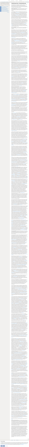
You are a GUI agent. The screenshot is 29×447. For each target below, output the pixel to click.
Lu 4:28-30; (16, 359)
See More (8, 12)
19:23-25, (23, 98)
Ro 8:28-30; (24, 415)
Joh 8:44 (12, 76)
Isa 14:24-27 (19, 172)
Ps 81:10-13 (19, 211)
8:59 (21, 359)
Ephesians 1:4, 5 (23, 67)
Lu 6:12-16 (22, 329)
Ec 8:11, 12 (20, 317)
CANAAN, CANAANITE (24, 264)
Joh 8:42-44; (23, 355)
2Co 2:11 (23, 357)
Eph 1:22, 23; (15, 392)
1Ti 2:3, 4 (26, 142)
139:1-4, (23, 289)
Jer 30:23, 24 (14, 99)
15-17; (14, 130)
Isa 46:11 (14, 174)
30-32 (12, 254)
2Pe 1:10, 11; (22, 402)
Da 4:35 (15, 104)
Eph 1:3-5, (18, 388)
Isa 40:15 (23, 192)
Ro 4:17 (23, 49)
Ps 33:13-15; (21, 289)
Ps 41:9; (26, 322)
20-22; (22, 399)
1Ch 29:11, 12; (14, 94)
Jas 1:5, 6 (25, 139)
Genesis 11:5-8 (14, 112)
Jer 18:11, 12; (23, 292)
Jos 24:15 (18, 40)
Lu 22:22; (25, 23)
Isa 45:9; (13, 104)
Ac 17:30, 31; (24, 142)
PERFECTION (24, 90)
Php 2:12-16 (25, 402)
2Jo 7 (23, 229)
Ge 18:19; (14, 119)
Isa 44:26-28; (14, 276)
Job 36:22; (17, 94)
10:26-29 (26, 399)
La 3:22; (13, 101)
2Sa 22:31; (13, 92)
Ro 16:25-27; (20, 376)
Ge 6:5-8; (21, 98)
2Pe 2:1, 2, (20, 399)
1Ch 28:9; (19, 289)
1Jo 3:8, (23, 350)
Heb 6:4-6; (24, 399)
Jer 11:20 (23, 217)
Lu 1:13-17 (15, 239)
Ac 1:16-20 (16, 323)
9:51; (18, 359)
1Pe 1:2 (18, 12)
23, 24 (25, 289)
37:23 (19, 94)
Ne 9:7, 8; (20, 119)
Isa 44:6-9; (22, 32)
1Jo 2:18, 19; (21, 229)
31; (12, 180)
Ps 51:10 (26, 290)
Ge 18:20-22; (18, 116)
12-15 (14, 293)
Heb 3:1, (19, 392)
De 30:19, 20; (15, 40)
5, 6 (20, 392)
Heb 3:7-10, (12, 293)
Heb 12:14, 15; (20, 335)
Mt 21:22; (23, 139)
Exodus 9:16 (15, 318)
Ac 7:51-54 (25, 355)
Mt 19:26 (12, 105)
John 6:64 (17, 338)
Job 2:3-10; (21, 292)
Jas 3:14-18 (21, 85)
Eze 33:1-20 (22, 218)
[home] (1, 0)
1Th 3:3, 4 (21, 417)
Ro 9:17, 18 (24, 319)
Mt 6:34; (21, 192)
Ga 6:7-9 (21, 215)
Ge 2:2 (14, 181)
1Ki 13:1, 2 (15, 270)
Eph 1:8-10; (22, 376)
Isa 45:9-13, (18, 174)
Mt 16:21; (14, 359)
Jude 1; (24, 386)
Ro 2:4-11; (26, 292)
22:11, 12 (16, 119)
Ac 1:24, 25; (25, 335)
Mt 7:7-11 (26, 137)
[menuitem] (1, 0)
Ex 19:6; (14, 211)
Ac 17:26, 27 (24, 163)
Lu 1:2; (21, 341)
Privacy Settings (21, 444)
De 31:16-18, (16, 211)
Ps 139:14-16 (25, 260)
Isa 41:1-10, (25, 36)
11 (19, 388)
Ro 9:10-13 (16, 67)
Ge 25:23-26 (15, 247)
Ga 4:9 (21, 119)
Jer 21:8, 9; (20, 218)
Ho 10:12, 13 (25, 215)
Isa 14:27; (25, 183)
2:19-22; (17, 392)
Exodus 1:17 (24, 307)
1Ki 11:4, (23, 244)
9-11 (24, 244)
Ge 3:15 (24, 374)
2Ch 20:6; (23, 183)
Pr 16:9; (24, 290)
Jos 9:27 (20, 264)
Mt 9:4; (23, 219)
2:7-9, (13, 130)
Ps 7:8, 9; (19, 217)
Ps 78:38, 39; (24, 100)
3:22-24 (16, 130)
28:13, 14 (21, 249)
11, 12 (24, 350)
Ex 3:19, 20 (20, 298)
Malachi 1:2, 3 (20, 256)
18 (19, 174)
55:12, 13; (12, 323)
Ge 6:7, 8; (21, 204)
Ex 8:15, (23, 314)
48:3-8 (23, 32)
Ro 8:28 (18, 176)
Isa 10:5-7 (23, 312)
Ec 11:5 (14, 261)
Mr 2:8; (24, 219)
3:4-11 (24, 376)
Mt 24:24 (26, 386)
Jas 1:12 (22, 407)
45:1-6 (16, 276)
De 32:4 (14, 180)
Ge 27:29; (19, 249)
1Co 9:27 (23, 405)
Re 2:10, (20, 407)
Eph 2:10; (19, 417)
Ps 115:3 (26, 106)
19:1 (19, 116)
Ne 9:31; (22, 100)
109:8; (14, 323)
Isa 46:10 (16, 92)
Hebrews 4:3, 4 (22, 365)
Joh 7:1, (20, 359)
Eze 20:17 (15, 101)
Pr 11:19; (21, 217)
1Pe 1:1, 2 (12, 387)
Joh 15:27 (23, 341)
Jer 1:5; (13, 239)
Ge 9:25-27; (18, 264)
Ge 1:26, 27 (23, 42)
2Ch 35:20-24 (12, 272)
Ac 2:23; (16, 12)
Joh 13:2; (23, 335)
